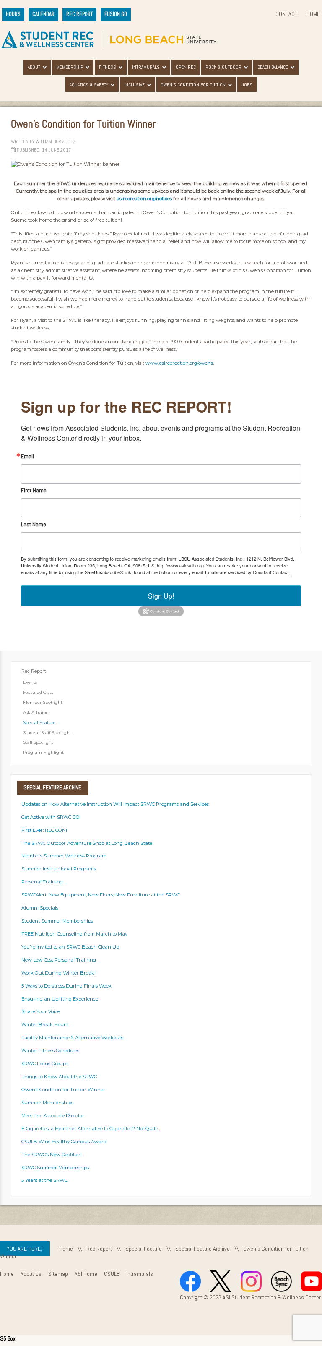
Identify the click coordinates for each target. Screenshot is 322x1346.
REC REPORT (79, 14)
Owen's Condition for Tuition (193, 85)
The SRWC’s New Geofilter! (51, 1155)
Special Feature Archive (202, 1248)
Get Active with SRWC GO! (51, 817)
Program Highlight (43, 752)
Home (313, 14)
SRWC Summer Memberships (55, 1168)
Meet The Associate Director (52, 1116)
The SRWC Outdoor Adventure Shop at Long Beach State (86, 843)
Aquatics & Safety (89, 85)
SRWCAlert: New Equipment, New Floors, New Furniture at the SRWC (100, 895)
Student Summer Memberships (57, 921)
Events (30, 682)
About (34, 67)
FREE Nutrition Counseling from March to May (74, 934)
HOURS (13, 14)
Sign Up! (161, 596)
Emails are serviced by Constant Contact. (247, 572)
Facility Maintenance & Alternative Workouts (72, 1037)
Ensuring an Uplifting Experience (59, 999)
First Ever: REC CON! (44, 830)
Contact (286, 14)
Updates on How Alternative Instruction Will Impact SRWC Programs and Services (115, 804)
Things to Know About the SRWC (59, 1076)
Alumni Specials (39, 908)
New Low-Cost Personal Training (58, 960)
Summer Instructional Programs (58, 869)
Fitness (107, 67)
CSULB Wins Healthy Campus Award (63, 1142)
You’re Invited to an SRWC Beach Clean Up (70, 947)
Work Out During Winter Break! (58, 973)
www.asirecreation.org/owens (179, 363)
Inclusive (134, 85)
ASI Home (86, 1274)
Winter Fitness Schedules (50, 1050)
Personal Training (42, 882)
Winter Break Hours (44, 1024)
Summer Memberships (47, 1103)
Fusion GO (115, 14)
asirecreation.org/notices (144, 198)
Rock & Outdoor (223, 67)
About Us (31, 1274)
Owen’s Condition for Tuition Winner (63, 1089)
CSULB (111, 1274)
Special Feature (39, 722)
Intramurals (146, 67)
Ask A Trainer (36, 712)
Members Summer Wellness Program (63, 856)
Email (27, 456)
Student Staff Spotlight (47, 732)
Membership (69, 67)
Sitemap (58, 1274)
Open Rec (186, 67)
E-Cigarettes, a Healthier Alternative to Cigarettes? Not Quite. (90, 1129)
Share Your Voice (40, 1011)
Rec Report (33, 671)
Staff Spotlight (38, 742)
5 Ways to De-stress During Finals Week (66, 986)
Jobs (247, 85)
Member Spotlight (42, 702)
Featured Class (38, 692)
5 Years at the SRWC (44, 1180)
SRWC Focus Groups (44, 1063)
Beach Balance (272, 67)
